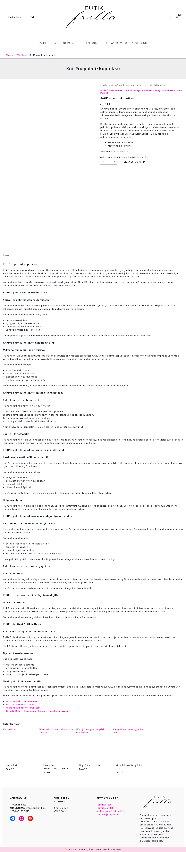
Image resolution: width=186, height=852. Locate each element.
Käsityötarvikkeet (120, 85)
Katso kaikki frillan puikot (20, 704)
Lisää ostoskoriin (135, 162)
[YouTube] (30, 818)
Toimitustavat (104, 804)
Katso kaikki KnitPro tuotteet (22, 701)
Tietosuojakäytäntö (108, 814)
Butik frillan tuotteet (111, 90)
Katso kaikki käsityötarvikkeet (23, 707)
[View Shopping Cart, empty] (177, 17)
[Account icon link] (170, 17)
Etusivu (104, 85)
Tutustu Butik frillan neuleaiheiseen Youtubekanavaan (37, 710)
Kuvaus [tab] (7, 255)
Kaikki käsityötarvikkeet (138, 90)
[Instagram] (21, 818)
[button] (71, 43)
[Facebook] (12, 818)
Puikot (134, 85)
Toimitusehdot (105, 807)
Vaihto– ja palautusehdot (111, 811)
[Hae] (33, 17)
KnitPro (178, 90)
